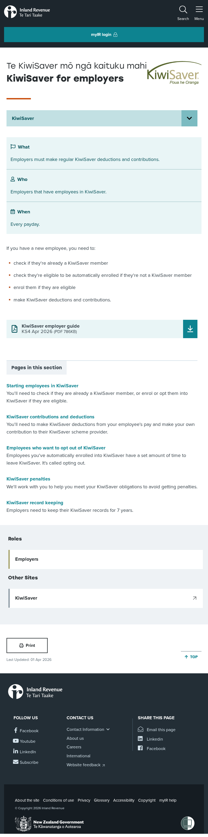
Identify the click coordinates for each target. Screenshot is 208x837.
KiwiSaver (23, 118)
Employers (26, 559)
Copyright (146, 800)
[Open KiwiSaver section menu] (189, 118)
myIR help (168, 800)
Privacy (84, 800)
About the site (27, 800)
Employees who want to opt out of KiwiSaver (55, 448)
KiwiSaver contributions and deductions (50, 417)
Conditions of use (58, 800)
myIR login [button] (101, 34)
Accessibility (123, 800)
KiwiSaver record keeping (34, 503)
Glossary (101, 800)
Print (30, 645)
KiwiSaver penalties (28, 479)
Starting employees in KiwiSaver (42, 386)
